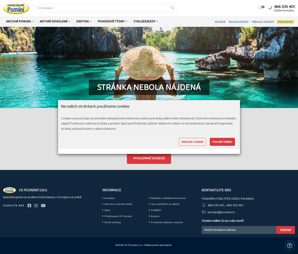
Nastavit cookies (192, 141)
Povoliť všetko (222, 141)
